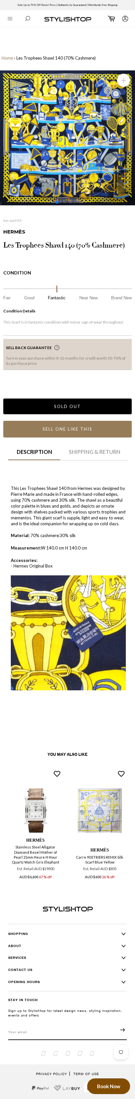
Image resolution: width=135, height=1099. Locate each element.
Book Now (108, 1086)
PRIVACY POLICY (51, 1074)
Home (7, 58)
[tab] (34, 454)
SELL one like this (67, 429)
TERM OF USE (86, 1074)
